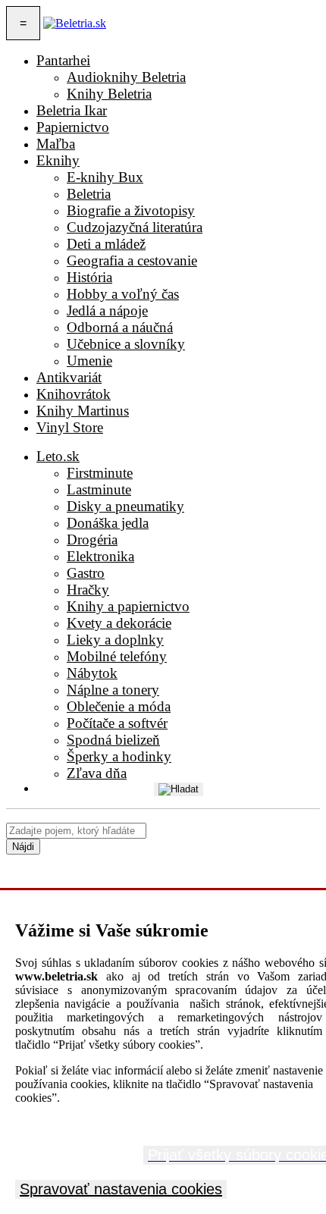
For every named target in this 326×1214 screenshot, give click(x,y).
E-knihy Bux (105, 177)
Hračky (88, 590)
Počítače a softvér (117, 723)
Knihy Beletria (109, 94)
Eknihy (58, 160)
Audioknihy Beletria (126, 77)
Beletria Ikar (71, 110)
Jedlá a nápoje (107, 310)
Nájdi (23, 846)
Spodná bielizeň (113, 740)
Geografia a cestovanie (132, 260)
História (89, 277)
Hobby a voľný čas (123, 294)
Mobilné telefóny (117, 656)
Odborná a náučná (120, 327)
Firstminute (100, 473)
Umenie (89, 361)
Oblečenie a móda (119, 706)
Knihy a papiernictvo (128, 606)
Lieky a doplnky (115, 640)
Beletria (89, 194)
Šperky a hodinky (119, 756)
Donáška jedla (108, 523)
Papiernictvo (72, 127)
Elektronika (100, 556)
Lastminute (99, 489)
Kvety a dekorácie (119, 623)
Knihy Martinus (82, 411)
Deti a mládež (106, 244)
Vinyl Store (69, 427)
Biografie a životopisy (131, 210)
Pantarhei (63, 60)
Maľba (55, 144)
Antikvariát (69, 377)
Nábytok (92, 673)
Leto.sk (58, 456)
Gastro (86, 573)
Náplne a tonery (113, 690)
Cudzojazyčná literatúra (134, 227)
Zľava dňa (97, 773)
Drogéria (92, 539)
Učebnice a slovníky (126, 344)
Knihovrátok (73, 394)
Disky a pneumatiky (125, 506)
